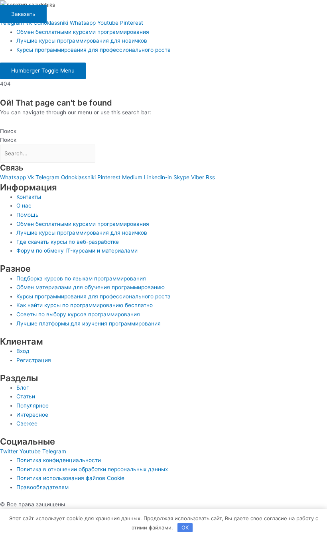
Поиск (8, 131)
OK (185, 527)
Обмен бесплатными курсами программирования (82, 32)
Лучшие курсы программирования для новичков (81, 40)
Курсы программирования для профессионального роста (93, 50)
